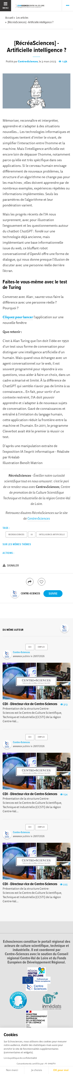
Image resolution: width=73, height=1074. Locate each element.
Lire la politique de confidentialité (20, 1058)
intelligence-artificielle (52, 534)
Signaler (13, 566)
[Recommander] (41, 581)
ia (32, 534)
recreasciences (16, 534)
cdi (30, 647)
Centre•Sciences (28, 61)
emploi (41, 647)
